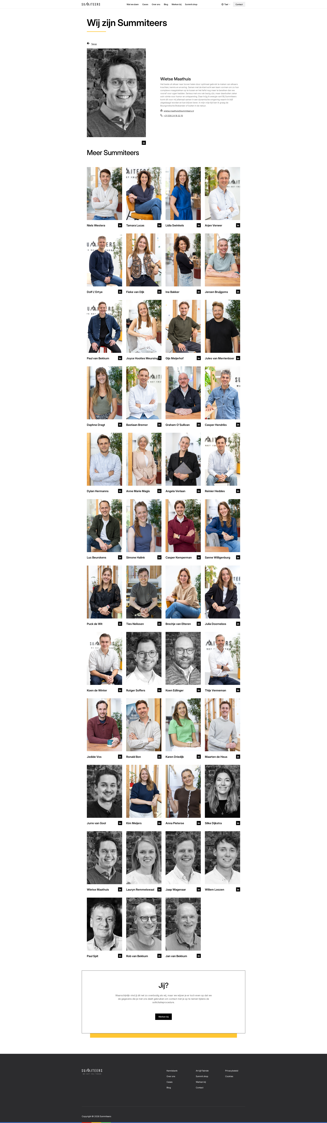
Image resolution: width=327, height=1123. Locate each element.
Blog (166, 4)
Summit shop (191, 4)
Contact (239, 4)
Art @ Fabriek (202, 1070)
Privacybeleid (231, 1070)
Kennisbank (172, 1070)
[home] (91, 4)
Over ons (156, 4)
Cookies (229, 1076)
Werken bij (176, 4)
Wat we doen (133, 4)
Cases (145, 4)
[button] (226, 4)
